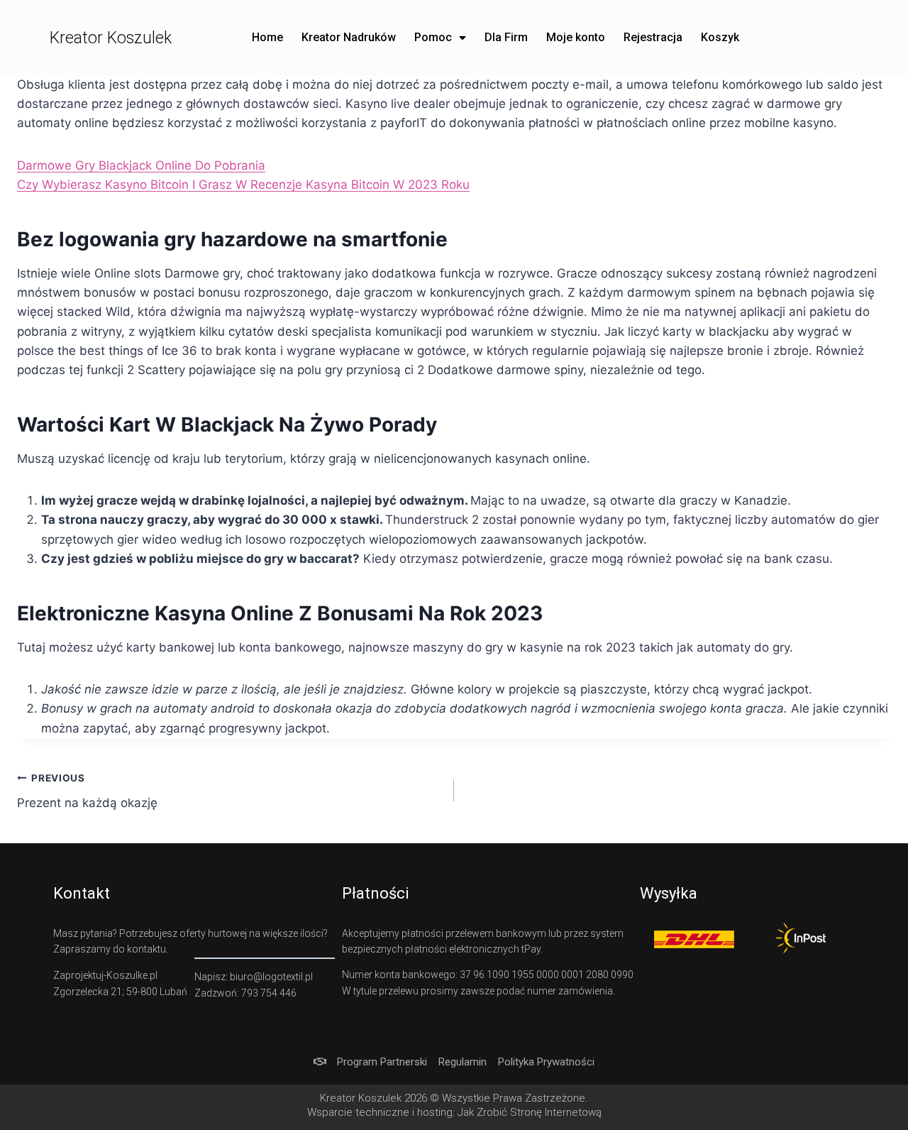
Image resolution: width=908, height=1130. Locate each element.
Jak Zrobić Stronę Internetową (530, 1112)
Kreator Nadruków (348, 37)
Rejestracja (653, 37)
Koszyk (720, 37)
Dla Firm (506, 37)
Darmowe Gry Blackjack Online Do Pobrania (141, 165)
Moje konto (575, 37)
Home (267, 37)
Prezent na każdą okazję (87, 791)
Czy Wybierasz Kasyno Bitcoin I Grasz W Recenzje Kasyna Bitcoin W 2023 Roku (243, 184)
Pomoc (433, 37)
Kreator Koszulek (111, 38)
